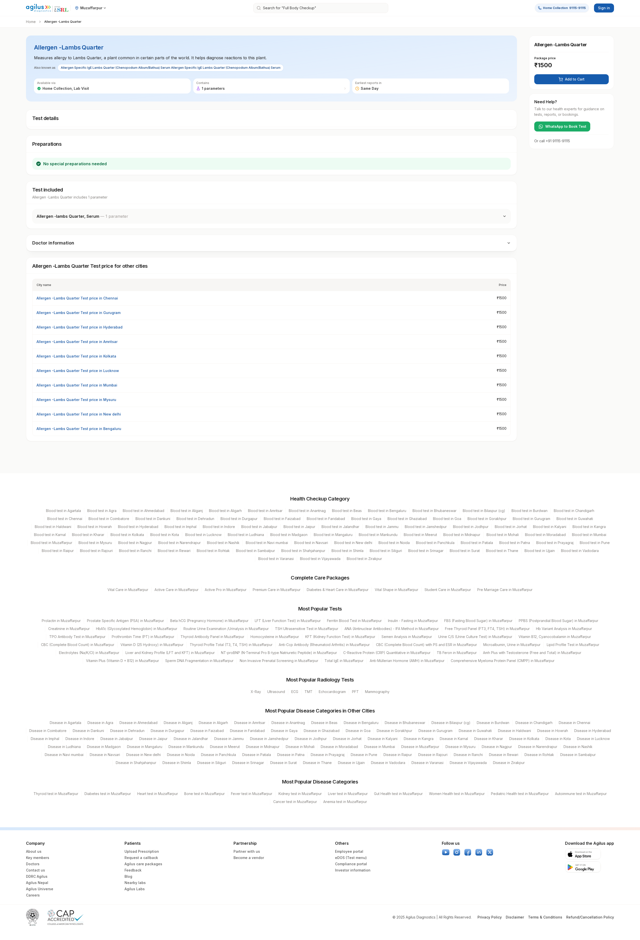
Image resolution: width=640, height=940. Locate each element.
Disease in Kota (558, 738)
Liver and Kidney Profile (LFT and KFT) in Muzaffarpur (170, 652)
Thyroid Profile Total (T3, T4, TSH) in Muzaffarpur (231, 644)
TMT (308, 692)
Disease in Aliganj (178, 722)
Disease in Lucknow (593, 738)
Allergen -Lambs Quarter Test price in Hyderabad (79, 327)
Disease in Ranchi (468, 754)
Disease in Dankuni (88, 730)
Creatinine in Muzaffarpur (69, 628)
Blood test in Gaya (366, 518)
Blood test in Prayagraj (555, 542)
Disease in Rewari (503, 754)
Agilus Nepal (37, 882)
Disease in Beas (324, 722)
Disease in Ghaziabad (322, 730)
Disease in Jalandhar (191, 738)
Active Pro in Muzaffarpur (225, 590)
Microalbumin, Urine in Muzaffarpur (511, 644)
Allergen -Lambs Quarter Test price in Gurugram (78, 312)
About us (34, 851)
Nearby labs (135, 882)
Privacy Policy (490, 917)
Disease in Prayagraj (327, 754)
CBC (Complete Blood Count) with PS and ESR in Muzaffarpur (426, 644)
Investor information (352, 870)
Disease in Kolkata (524, 738)
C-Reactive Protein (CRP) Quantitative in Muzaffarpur (386, 652)
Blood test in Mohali (502, 534)
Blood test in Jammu (382, 526)
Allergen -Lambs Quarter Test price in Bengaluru (78, 428)
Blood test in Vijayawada (320, 558)
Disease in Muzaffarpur (420, 746)
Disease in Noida (181, 754)
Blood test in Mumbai (589, 534)
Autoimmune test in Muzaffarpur (581, 794)
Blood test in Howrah (95, 526)
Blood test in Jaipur (299, 526)
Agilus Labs (134, 889)
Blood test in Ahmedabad (143, 510)
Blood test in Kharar (88, 534)
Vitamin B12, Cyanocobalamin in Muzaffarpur (554, 636)
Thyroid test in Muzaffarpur (56, 794)
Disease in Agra (100, 722)
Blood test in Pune (595, 542)
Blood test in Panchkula (435, 542)
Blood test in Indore (219, 526)
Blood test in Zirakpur (364, 558)
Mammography (377, 692)
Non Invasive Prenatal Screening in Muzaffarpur (279, 660)
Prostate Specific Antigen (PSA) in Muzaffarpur (125, 620)
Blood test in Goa (447, 518)
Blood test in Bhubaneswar (434, 510)
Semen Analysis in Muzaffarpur (407, 636)
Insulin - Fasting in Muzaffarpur (413, 620)
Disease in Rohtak (539, 754)
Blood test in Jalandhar (340, 526)
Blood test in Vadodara (580, 550)
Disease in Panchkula (218, 754)
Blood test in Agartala (63, 510)
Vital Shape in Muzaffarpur (396, 590)
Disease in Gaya (284, 730)
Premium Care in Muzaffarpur (276, 590)
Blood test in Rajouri (96, 550)
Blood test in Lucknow (203, 534)
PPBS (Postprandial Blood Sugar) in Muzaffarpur (558, 620)
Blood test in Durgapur (239, 518)
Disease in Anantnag (288, 722)
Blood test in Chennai (64, 518)
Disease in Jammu (229, 738)
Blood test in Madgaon (289, 534)
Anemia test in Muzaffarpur (345, 802)
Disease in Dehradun (127, 730)
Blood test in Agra (101, 510)
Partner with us (247, 851)
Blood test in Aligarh (225, 510)
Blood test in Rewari (174, 550)
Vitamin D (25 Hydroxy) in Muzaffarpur (152, 644)
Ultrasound (276, 692)
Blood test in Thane (502, 550)
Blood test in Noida (394, 542)
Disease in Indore (80, 738)
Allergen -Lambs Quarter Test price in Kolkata (76, 356)
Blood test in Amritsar (265, 510)
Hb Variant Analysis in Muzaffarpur (564, 628)
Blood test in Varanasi (276, 558)
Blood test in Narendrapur (179, 542)
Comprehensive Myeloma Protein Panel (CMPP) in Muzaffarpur (502, 660)
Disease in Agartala (65, 722)
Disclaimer (515, 917)
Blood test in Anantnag (307, 510)
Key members (37, 858)
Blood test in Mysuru (95, 542)
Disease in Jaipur (153, 738)
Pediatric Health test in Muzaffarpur (520, 794)
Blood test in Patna (514, 542)
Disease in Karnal (454, 738)
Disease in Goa (358, 730)
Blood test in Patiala (477, 542)
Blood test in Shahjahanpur (303, 550)
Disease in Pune (364, 754)
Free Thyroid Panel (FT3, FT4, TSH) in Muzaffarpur (487, 628)
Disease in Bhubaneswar (405, 722)
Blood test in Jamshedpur (426, 526)
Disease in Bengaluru (361, 722)
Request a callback (141, 858)
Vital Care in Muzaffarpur (128, 590)
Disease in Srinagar (248, 762)
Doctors (33, 864)
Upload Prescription (141, 851)
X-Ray (256, 692)
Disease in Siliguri (211, 762)
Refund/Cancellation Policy (590, 917)
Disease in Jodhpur (311, 738)
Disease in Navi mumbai (64, 754)
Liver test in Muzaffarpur (348, 794)
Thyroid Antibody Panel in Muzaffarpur (212, 636)
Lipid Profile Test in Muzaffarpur (573, 644)
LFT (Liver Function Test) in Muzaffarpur (288, 620)
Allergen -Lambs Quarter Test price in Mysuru (76, 400)
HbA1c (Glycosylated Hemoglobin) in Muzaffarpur (136, 628)
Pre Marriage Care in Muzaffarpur (504, 590)
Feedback (133, 870)
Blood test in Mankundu (378, 534)
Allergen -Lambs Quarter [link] (63, 22)
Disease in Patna (290, 754)
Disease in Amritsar (249, 722)
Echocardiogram (332, 692)
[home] (47, 8)
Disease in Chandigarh (534, 722)
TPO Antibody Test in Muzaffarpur (77, 636)
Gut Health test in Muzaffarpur (398, 794)
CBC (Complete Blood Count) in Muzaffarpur (77, 644)
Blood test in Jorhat (511, 526)
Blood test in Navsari (311, 542)
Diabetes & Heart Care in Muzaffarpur (337, 590)
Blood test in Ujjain (539, 550)
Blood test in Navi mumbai (267, 542)
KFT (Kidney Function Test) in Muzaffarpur (340, 636)
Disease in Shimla (176, 762)
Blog (128, 876)
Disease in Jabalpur (116, 738)
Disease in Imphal (45, 738)
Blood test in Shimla (348, 550)
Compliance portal (351, 864)
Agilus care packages (143, 864)
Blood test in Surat (465, 550)
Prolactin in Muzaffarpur (61, 620)
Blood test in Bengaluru (387, 510)
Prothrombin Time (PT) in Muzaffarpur (143, 636)
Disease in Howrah (552, 730)
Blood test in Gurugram (531, 518)
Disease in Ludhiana (64, 746)
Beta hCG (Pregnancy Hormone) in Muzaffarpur (209, 620)
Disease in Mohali (300, 746)
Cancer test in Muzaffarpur (295, 802)
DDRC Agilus (37, 876)
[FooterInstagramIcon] (457, 852)
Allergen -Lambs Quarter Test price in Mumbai (76, 385)
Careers (33, 895)
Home (31, 22)
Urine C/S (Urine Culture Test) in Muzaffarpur (475, 636)
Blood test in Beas (347, 510)
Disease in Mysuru (461, 746)
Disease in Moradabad (339, 746)
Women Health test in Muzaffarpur (457, 794)
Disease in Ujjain (351, 762)
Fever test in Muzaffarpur (251, 794)
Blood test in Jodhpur (470, 526)
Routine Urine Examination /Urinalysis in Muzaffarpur (226, 628)
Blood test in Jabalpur (259, 526)
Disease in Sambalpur (578, 754)
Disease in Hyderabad (592, 730)
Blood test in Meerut (420, 534)
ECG (294, 692)
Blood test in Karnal (50, 534)
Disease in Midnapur (263, 746)
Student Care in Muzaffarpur (447, 590)
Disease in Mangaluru (144, 746)
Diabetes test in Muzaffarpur (107, 794)
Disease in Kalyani (383, 738)
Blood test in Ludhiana (246, 534)
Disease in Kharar (488, 738)
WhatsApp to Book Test (565, 126)
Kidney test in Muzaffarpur (300, 794)
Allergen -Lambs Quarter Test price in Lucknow (77, 370)
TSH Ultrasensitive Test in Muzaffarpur (306, 628)
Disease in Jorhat (347, 738)
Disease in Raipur (398, 754)
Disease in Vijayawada (468, 762)
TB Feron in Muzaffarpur (457, 652)
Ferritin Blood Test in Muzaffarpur (354, 620)
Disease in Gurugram (435, 730)
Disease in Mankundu (186, 746)
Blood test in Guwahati (574, 518)
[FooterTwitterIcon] (490, 852)
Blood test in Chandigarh (574, 510)
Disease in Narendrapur (537, 746)
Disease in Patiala (256, 754)
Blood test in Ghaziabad (407, 518)
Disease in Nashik (578, 746)
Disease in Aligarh (213, 722)
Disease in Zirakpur (509, 762)
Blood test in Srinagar (426, 550)
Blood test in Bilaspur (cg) (484, 510)
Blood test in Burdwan (530, 510)
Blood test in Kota (164, 534)
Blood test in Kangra (589, 526)
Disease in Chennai (574, 722)
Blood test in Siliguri (386, 550)
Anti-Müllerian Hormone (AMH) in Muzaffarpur (407, 660)
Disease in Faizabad (207, 730)
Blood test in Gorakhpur (487, 518)
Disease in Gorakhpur (394, 730)
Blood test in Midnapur (461, 534)
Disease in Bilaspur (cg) (451, 722)
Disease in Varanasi (428, 762)
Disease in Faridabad (247, 730)
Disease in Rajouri (433, 754)
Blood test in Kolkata (127, 534)
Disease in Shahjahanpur (136, 762)
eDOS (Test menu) (351, 858)
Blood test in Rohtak (213, 550)
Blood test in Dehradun (195, 518)
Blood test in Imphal (180, 526)
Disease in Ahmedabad (139, 722)
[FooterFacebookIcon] (468, 852)
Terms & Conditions (545, 917)
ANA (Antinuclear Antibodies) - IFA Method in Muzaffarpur (391, 628)
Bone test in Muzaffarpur (204, 794)
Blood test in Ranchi (135, 550)
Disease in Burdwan (493, 722)
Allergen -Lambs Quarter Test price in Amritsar (77, 342)
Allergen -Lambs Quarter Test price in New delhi (78, 414)
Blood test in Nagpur (135, 542)
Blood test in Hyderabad (138, 526)
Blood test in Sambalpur (255, 550)
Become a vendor (249, 858)
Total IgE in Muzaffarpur (344, 660)
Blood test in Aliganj (186, 510)
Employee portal (349, 851)
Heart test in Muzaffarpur (157, 794)
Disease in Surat (283, 762)
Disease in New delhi (143, 754)
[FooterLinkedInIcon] (479, 852)
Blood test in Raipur (58, 550)
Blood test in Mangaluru (333, 534)
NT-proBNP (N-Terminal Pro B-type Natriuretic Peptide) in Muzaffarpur (279, 652)
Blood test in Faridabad (326, 518)
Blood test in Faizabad (282, 518)
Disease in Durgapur (167, 730)
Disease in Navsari (105, 754)
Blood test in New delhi (353, 542)
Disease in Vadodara (388, 762)
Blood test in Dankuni (153, 518)
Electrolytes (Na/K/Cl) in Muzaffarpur (89, 652)
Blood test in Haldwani (53, 526)
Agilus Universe (39, 889)
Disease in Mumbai (379, 746)
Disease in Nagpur (497, 746)
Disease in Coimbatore (47, 730)
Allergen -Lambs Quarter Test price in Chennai (77, 298)
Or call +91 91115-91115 (552, 141)
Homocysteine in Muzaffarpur (274, 636)
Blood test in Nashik (223, 542)
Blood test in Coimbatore (108, 518)
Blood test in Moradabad (545, 534)
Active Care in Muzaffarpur (176, 590)
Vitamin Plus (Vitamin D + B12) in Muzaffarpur (122, 660)
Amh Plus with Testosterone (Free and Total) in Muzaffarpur (532, 652)
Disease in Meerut (225, 746)
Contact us (35, 870)
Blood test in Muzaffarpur (51, 542)
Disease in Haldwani (514, 730)
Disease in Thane (317, 762)
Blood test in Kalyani (549, 526)
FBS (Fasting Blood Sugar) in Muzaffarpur (478, 620)
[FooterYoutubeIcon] (446, 852)
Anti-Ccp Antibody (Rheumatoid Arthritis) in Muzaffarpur (324, 644)
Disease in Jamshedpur (269, 738)
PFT (355, 692)
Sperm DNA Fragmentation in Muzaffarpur (199, 660)
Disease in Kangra (419, 738)
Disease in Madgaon (104, 746)
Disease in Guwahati (475, 730)
